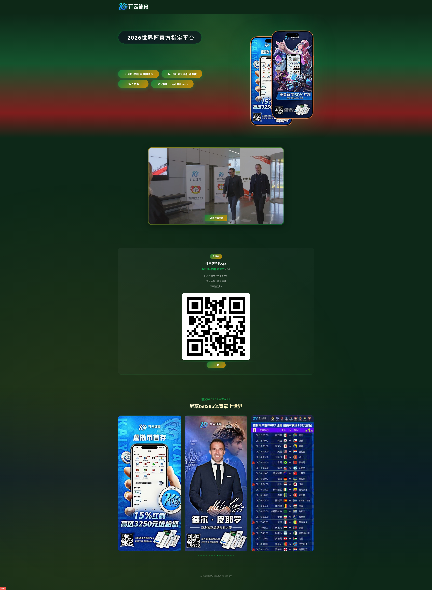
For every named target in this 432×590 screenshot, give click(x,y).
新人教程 (134, 84)
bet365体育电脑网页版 (139, 74)
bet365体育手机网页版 (182, 74)
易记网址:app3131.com (173, 84)
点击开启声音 (216, 218)
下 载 (217, 365)
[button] (198, 555)
